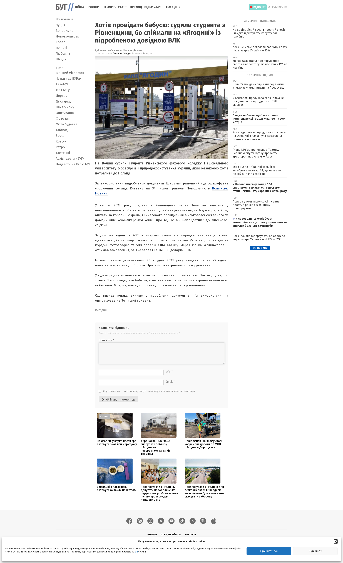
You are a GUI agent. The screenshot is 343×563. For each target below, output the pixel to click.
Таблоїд (62, 130)
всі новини (260, 247)
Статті (123, 7)
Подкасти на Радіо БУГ (73, 164)
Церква (61, 96)
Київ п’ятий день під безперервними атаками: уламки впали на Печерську (258, 85)
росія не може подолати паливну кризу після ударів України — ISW (260, 48)
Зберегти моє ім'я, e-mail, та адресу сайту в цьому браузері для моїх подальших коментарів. (149, 391)
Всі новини (64, 19)
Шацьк (61, 59)
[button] (336, 541)
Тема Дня (173, 7)
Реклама (152, 534)
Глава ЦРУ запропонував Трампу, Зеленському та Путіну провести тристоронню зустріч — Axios (256, 153)
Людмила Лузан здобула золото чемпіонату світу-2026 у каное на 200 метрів (259, 119)
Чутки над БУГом (68, 79)
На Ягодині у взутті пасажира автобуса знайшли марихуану (117, 442)
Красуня (62, 141)
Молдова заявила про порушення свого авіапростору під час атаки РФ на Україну (260, 64)
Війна (79, 7)
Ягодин (127, 53)
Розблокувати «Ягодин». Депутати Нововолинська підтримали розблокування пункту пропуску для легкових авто (159, 493)
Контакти (190, 534)
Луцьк (60, 25)
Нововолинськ (67, 36)
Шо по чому (65, 107)
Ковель (61, 42)
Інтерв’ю (109, 7)
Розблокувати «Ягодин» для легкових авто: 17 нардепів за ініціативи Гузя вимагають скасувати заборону (204, 491)
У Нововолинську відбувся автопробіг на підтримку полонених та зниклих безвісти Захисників (260, 222)
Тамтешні (63, 153)
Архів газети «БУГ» (70, 159)
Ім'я (169, 371)
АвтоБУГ (62, 84)
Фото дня (63, 119)
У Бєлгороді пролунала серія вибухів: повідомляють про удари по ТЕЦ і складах (258, 101)
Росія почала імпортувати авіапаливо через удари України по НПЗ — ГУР (259, 237)
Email (170, 381)
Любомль (63, 54)
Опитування (65, 113)
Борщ (60, 136)
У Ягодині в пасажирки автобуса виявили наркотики (116, 488)
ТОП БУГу (63, 90)
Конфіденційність (170, 534)
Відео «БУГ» (153, 7)
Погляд (136, 7)
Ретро (60, 147)
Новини (92, 7)
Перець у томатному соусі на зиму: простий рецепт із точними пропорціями (256, 205)
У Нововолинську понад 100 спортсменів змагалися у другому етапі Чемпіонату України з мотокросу (260, 187)
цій (136, 552)
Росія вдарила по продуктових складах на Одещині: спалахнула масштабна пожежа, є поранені (260, 136)
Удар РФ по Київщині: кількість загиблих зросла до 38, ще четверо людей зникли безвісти (257, 170)
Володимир (64, 31)
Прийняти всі (269, 551)
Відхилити (315, 551)
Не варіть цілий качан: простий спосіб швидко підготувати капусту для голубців (259, 33)
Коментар (106, 340)
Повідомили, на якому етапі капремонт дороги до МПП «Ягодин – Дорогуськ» (203, 444)
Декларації (64, 101)
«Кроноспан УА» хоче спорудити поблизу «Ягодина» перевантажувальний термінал (155, 447)
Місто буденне (67, 124)
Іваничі (61, 48)
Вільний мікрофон (70, 73)
